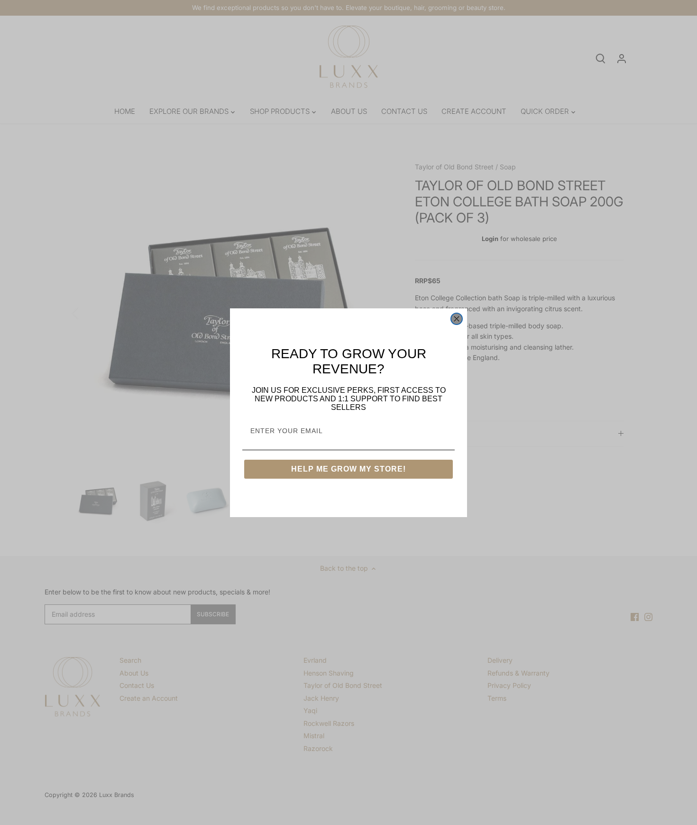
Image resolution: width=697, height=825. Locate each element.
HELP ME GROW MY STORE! (348, 469)
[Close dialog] (456, 318)
